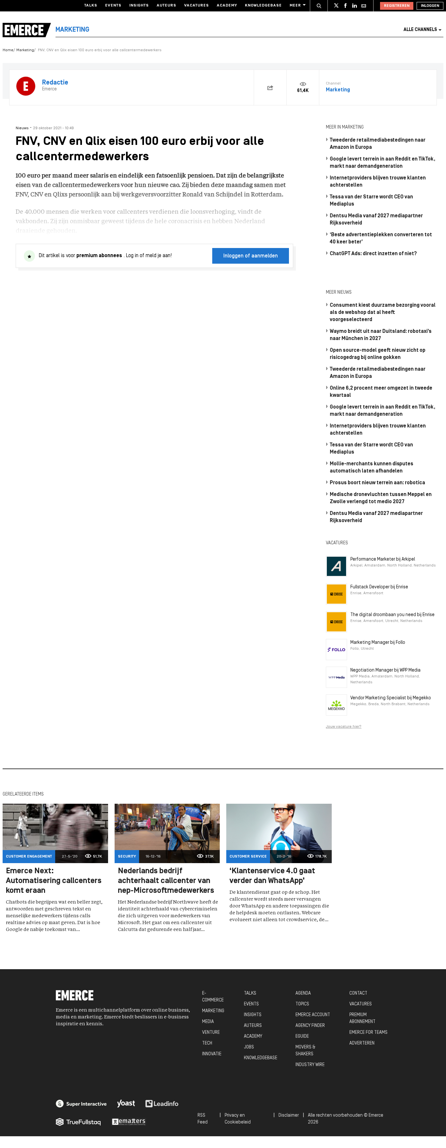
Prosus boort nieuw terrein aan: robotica (377, 483)
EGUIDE (302, 1036)
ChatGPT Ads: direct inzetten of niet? (373, 253)
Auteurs (166, 6)
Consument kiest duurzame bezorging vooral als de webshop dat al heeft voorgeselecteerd (383, 312)
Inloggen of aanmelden (250, 256)
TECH (207, 1043)
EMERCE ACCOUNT (312, 1015)
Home (8, 50)
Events (113, 6)
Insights (139, 6)
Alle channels (420, 29)
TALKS (250, 993)
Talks (90, 6)
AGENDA (303, 993)
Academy (227, 6)
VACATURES (360, 1004)
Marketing (25, 50)
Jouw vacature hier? (343, 727)
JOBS (249, 1047)
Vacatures (196, 6)
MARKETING (213, 1011)
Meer (295, 6)
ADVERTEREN (361, 1043)
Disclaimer (289, 1115)
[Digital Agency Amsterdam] (81, 1104)
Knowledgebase (263, 6)
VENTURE (211, 1032)
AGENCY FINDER (310, 1025)
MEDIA (208, 1021)
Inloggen (430, 6)
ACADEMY (253, 1036)
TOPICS (302, 1004)
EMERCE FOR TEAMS (368, 1032)
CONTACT (358, 993)
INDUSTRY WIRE (310, 1065)
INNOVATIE (211, 1054)
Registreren (396, 6)
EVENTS (251, 1004)
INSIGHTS (253, 1015)
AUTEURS (253, 1025)
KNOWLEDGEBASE (260, 1058)
